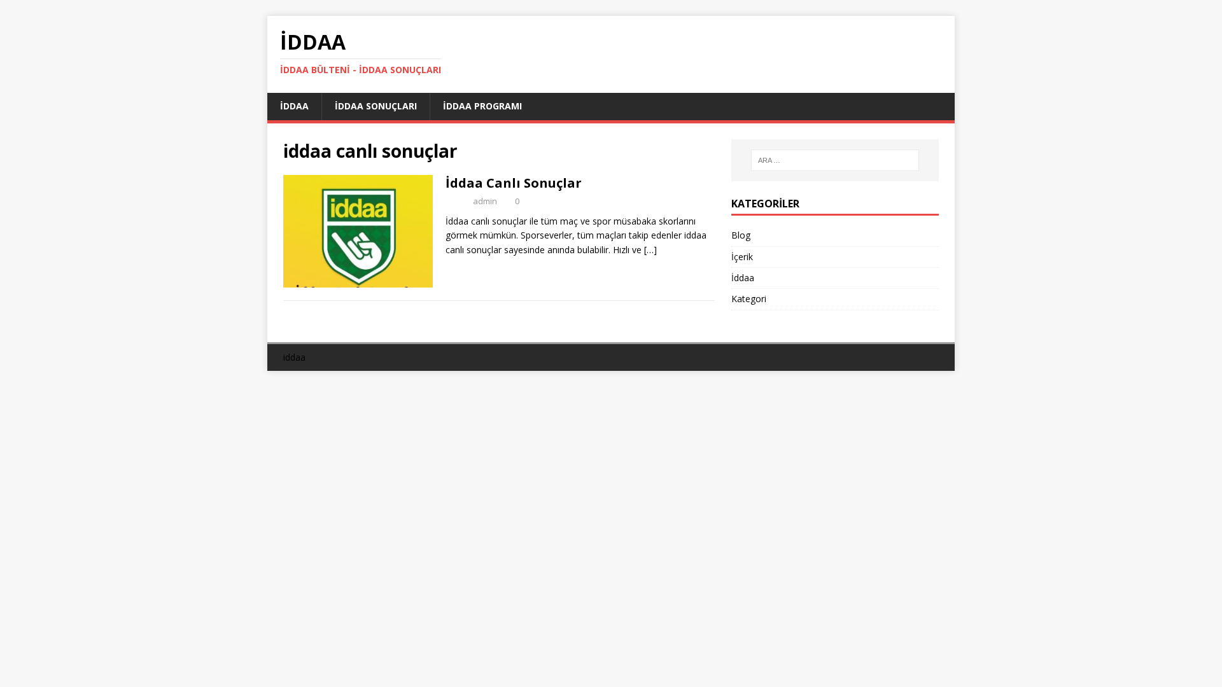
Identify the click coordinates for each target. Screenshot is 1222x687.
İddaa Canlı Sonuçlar (514, 182)
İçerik (742, 257)
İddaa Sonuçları (376, 106)
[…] (650, 250)
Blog (740, 235)
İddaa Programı (482, 106)
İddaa (294, 106)
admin (485, 201)
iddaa (294, 357)
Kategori (748, 299)
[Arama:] (835, 160)
